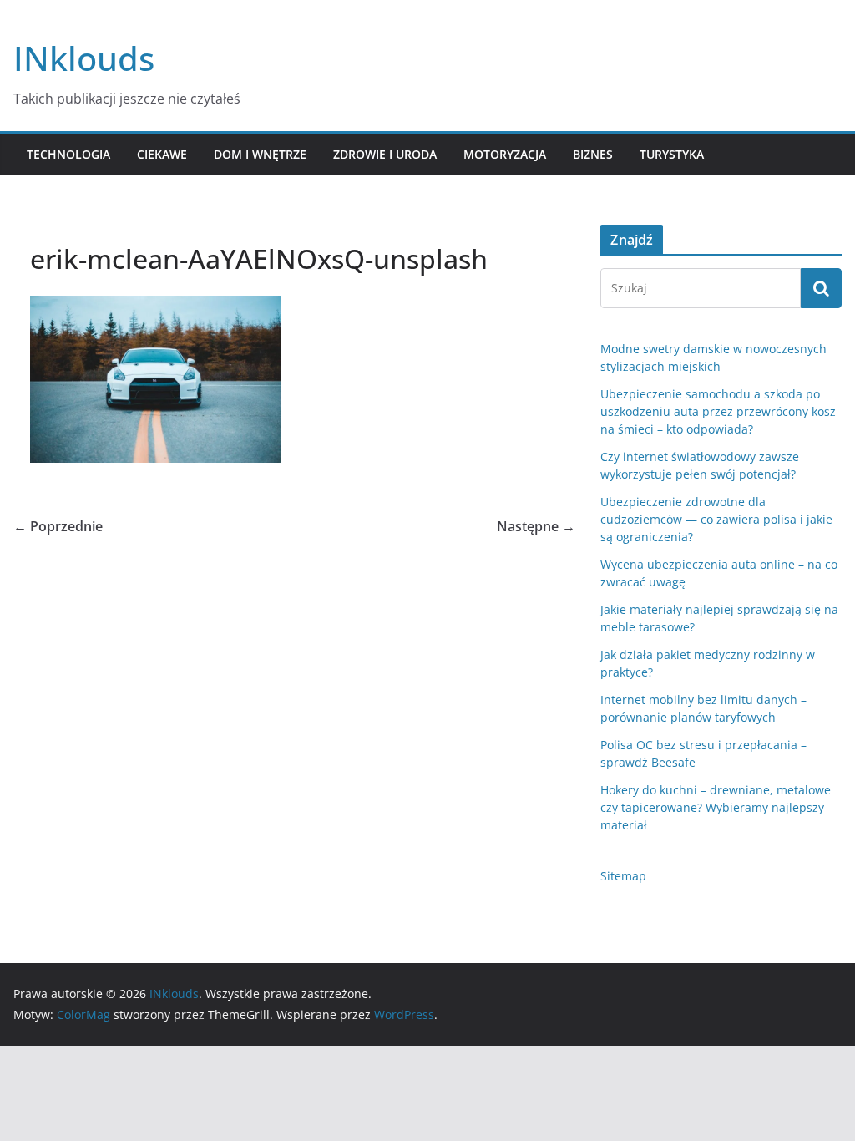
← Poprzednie (58, 526)
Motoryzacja (504, 154)
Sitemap (623, 876)
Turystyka (672, 154)
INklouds (83, 58)
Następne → (536, 526)
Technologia (68, 154)
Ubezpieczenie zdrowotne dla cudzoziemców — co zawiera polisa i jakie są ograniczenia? (716, 519)
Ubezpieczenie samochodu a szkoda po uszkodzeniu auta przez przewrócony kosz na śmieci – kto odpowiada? (718, 411)
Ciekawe (162, 154)
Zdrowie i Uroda (385, 154)
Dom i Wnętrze (260, 154)
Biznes (593, 154)
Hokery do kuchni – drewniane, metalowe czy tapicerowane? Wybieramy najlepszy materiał (715, 807)
